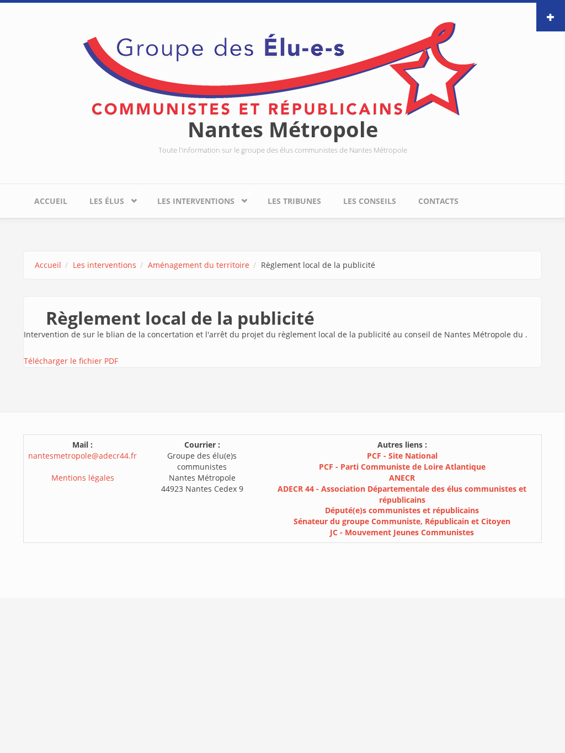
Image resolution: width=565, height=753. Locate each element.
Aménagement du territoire (198, 265)
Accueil (50, 201)
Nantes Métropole (283, 129)
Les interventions (190, 198)
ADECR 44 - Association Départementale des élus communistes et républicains (402, 494)
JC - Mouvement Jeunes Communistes (402, 532)
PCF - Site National (402, 455)
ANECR (402, 477)
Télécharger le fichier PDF (71, 361)
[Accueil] (282, 68)
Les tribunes (294, 201)
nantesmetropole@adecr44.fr (82, 455)
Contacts (438, 201)
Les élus (101, 198)
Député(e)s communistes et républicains (402, 510)
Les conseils (369, 201)
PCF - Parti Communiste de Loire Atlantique (402, 466)
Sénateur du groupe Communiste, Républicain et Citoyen (402, 521)
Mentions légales (82, 477)
